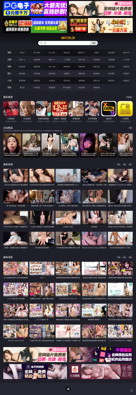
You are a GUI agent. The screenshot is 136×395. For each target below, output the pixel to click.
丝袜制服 (96, 60)
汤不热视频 (67, 87)
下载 (130, 128)
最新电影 (8, 257)
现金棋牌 (111, 53)
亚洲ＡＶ (22, 60)
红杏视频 (81, 87)
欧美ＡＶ (52, 60)
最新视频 (8, 164)
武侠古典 (67, 80)
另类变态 (126, 67)
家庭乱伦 (37, 80)
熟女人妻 (81, 60)
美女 (118, 164)
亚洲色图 (37, 73)
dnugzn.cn (68, 38)
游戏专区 (67, 53)
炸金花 (96, 53)
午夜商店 (37, 87)
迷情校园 (81, 80)
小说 (9, 80)
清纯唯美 (96, 73)
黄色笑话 (111, 80)
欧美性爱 (67, 67)
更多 (130, 164)
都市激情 (22, 80)
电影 (9, 66)
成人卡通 (52, 67)
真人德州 (37, 53)
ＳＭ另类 (126, 60)
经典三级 (96, 67)
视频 (9, 59)
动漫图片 (67, 73)
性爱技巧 (126, 80)
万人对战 (52, 53)
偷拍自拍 (37, 67)
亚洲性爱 (22, 67)
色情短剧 (96, 87)
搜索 (93, 43)
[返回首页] (131, 390)
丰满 (118, 257)
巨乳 (124, 164)
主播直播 (111, 60)
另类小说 (96, 80)
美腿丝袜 (81, 73)
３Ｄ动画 (67, 60)
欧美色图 (52, 73)
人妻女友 (52, 80)
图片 (9, 73)
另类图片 (126, 73)
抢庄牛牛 (126, 53)
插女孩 (22, 87)
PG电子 (22, 53)
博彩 (9, 52)
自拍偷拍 (37, 60)
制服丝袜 (81, 67)
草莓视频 (52, 87)
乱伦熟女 (111, 67)
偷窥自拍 (22, 73)
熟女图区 (111, 73)
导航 (9, 87)
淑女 (124, 257)
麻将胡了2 (81, 53)
